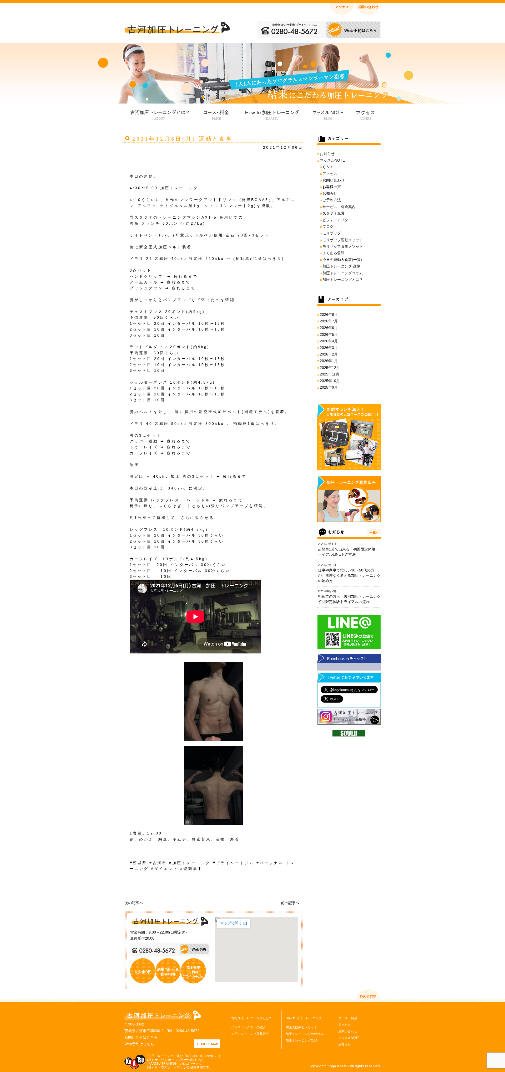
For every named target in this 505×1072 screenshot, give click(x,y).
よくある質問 (333, 253)
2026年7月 (329, 321)
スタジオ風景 (333, 213)
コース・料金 (216, 114)
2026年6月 (329, 328)
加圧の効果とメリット (301, 1027)
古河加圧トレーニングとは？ (159, 114)
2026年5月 (329, 334)
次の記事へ (133, 903)
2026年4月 (329, 341)
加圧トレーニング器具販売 (250, 1034)
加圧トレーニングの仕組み (305, 1034)
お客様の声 (331, 187)
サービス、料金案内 (339, 207)
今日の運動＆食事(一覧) (342, 259)
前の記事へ (290, 903)
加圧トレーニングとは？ (342, 279)
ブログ (328, 226)
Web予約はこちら (139, 1044)
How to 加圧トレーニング (271, 114)
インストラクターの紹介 (248, 1027)
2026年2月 (329, 354)
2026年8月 (329, 314)
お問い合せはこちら (141, 1037)
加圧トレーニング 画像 (341, 266)
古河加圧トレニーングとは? (251, 1018)
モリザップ (331, 233)
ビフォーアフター (337, 220)
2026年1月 (329, 361)
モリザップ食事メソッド (342, 246)
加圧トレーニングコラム (342, 273)
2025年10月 (330, 381)
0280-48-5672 (187, 1031)
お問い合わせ (333, 180)
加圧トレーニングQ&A (301, 1040)
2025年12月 (330, 367)
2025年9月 (329, 387)
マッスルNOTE (327, 114)
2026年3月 (329, 348)
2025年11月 (329, 374)
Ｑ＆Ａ (327, 167)
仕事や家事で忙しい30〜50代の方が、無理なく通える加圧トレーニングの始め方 (349, 575)
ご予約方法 (331, 200)
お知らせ (327, 154)
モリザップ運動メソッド (342, 240)
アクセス (365, 114)
